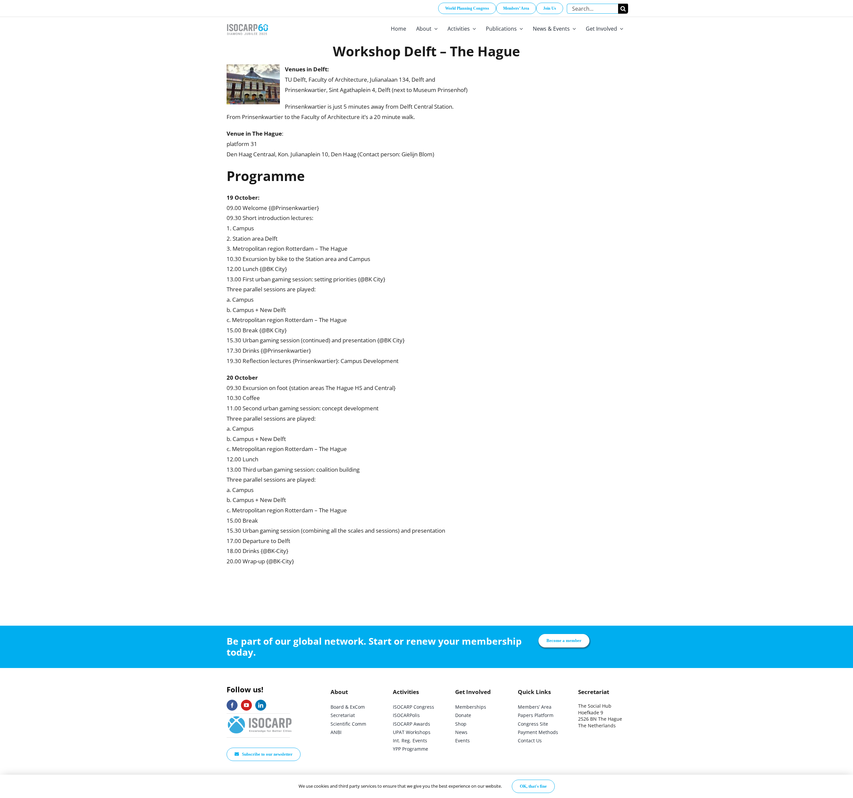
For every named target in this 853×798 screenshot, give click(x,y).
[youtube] (246, 705)
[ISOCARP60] (247, 23)
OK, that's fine (533, 786)
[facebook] (232, 705)
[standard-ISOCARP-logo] (260, 716)
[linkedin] (260, 705)
